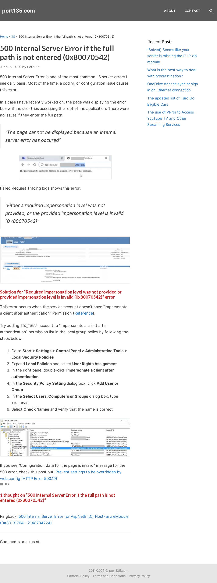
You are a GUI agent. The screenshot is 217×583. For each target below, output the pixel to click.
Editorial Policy (78, 576)
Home (4, 36)
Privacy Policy (139, 576)
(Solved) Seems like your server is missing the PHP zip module (172, 56)
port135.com (18, 10)
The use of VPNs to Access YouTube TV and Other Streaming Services (170, 118)
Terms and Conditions (109, 576)
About (170, 11)
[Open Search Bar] (211, 10)
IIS (13, 36)
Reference (83, 313)
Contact (192, 11)
